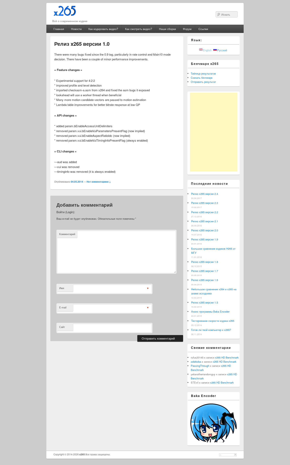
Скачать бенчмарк (201, 77)
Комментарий (67, 234)
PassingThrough (200, 366)
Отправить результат (203, 82)
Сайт (62, 327)
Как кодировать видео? (103, 29)
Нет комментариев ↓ (99, 181)
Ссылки (203, 29)
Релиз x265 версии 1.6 (204, 280)
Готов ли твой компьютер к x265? (211, 330)
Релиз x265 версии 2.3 (204, 203)
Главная (58, 29)
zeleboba (196, 361)
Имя (61, 288)
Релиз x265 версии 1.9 (204, 239)
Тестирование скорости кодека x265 (212, 321)
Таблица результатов (203, 73)
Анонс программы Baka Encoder (210, 311)
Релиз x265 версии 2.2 (204, 212)
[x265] (65, 14)
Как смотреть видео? (138, 29)
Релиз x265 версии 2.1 (204, 221)
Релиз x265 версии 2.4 (204, 194)
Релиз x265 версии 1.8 (204, 262)
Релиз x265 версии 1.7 (204, 271)
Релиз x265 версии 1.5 (204, 302)
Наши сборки (167, 29)
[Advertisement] (213, 132)
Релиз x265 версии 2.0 (204, 230)
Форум (187, 29)
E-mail (62, 307)
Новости (76, 29)
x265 (82, 454)
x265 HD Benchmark (227, 357)
